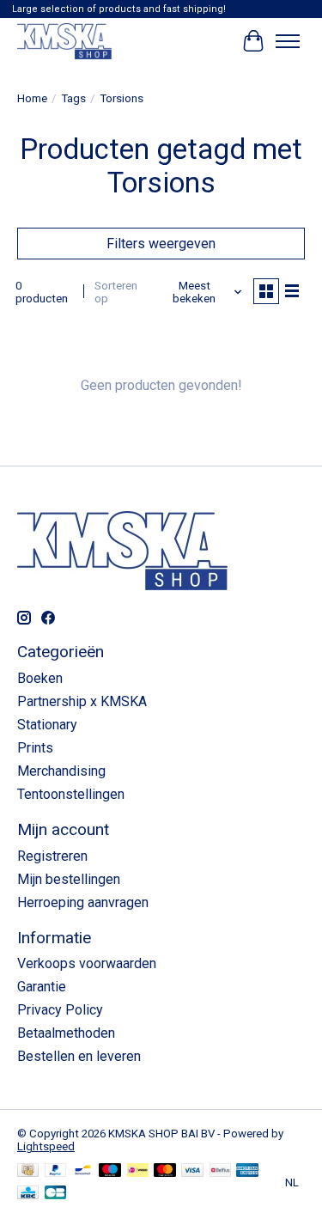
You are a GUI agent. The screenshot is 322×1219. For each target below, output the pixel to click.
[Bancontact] (83, 1171)
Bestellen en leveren (79, 1056)
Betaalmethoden (66, 1033)
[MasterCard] (165, 1171)
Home (32, 98)
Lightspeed (46, 1146)
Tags (73, 98)
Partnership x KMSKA (82, 701)
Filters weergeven (161, 243)
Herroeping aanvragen (83, 902)
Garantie (41, 986)
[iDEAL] (138, 1171)
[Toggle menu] (287, 41)
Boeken (40, 678)
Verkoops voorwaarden (86, 963)
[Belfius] (220, 1171)
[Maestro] (110, 1171)
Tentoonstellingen (71, 794)
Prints (35, 748)
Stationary (47, 724)
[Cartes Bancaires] (55, 1193)
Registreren (52, 856)
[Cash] (28, 1171)
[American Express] (247, 1171)
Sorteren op (115, 292)
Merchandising (61, 771)
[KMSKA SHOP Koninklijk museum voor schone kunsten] (64, 40)
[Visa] (192, 1171)
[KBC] (28, 1193)
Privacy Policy (60, 1010)
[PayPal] (56, 1171)
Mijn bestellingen (68, 879)
